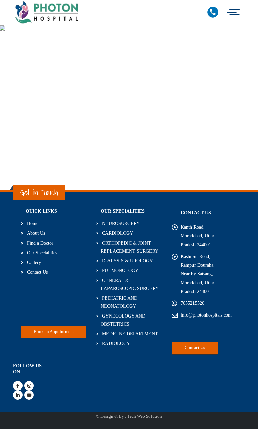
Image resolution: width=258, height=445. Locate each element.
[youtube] (29, 395)
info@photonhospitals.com (206, 315)
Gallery (34, 262)
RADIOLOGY (116, 343)
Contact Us (37, 272)
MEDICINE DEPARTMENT (130, 333)
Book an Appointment (54, 331)
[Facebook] (18, 386)
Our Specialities (42, 252)
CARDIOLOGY (117, 233)
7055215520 (192, 303)
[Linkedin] (18, 395)
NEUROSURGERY (121, 223)
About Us (36, 233)
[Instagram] (29, 386)
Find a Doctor (40, 243)
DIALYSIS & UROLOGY (127, 260)
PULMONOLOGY (120, 270)
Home (32, 223)
